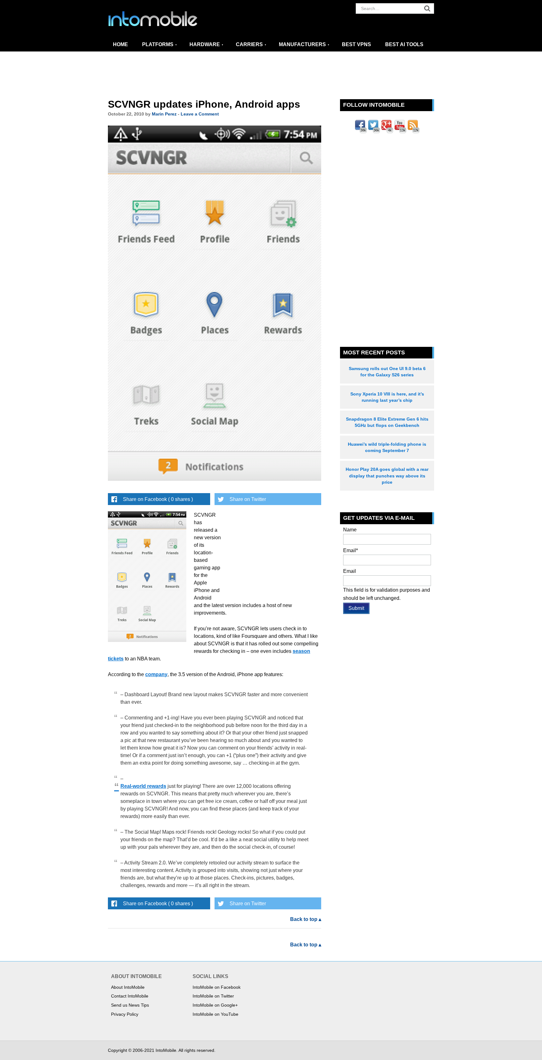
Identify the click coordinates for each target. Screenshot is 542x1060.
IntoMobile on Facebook (217, 987)
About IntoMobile (128, 987)
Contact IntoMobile (129, 995)
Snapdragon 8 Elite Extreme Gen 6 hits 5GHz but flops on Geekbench (387, 422)
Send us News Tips (130, 1005)
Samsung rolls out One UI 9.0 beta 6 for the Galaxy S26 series (387, 371)
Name (350, 529)
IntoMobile (164, 19)
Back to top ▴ (305, 919)
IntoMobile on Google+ (215, 1005)
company (156, 674)
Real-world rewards (143, 786)
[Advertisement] (271, 76)
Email (350, 550)
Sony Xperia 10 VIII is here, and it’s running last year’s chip (387, 397)
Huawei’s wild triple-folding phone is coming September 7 (387, 447)
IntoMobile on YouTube (215, 1014)
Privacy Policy (124, 1014)
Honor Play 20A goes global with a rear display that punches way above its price (387, 475)
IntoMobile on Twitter (213, 995)
